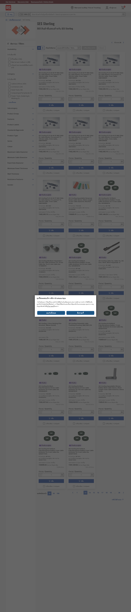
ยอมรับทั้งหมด (51, 313)
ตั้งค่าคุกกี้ (80, 313)
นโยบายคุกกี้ (50, 306)
